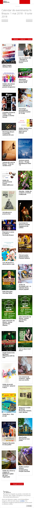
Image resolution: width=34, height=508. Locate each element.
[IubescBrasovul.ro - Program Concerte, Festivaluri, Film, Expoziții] (1, 2)
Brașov (30, 39)
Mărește (15, 39)
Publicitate (17, 6)
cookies (22, 501)
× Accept (29, 506)
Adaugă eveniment (18, 484)
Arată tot (22, 39)
